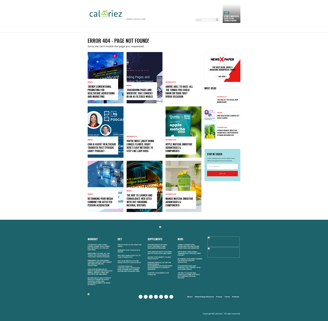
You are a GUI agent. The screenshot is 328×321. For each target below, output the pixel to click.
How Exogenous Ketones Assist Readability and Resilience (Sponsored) (157, 246)
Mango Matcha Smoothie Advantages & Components (179, 202)
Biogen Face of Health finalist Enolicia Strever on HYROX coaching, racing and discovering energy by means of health (99, 281)
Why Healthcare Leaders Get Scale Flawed (228, 116)
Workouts (132, 136)
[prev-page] (206, 143)
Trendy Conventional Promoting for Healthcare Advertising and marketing (101, 91)
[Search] (217, 20)
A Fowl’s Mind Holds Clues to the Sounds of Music (231, 18)
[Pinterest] (161, 297)
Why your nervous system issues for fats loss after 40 (129, 261)
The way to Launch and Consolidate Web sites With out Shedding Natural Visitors (139, 200)
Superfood (171, 140)
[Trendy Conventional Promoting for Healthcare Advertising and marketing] (106, 77)
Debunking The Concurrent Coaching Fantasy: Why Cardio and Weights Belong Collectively (100, 263)
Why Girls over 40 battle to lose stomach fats (129, 256)
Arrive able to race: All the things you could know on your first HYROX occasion (179, 91)
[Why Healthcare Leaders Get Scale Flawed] (209, 116)
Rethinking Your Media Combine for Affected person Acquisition (100, 202)
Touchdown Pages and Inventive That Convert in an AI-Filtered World (140, 93)
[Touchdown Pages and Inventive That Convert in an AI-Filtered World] (144, 77)
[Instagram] (151, 297)
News (226, 13)
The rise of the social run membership (227, 100)
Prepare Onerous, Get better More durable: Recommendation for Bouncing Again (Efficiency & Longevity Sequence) (160, 266)
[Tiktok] (171, 297)
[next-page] (210, 143)
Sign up (222, 173)
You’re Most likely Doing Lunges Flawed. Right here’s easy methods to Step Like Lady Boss (140, 146)
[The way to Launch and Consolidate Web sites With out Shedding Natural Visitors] (144, 186)
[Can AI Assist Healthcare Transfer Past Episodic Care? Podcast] (106, 132)
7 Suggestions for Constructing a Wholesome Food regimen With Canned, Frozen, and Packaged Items (129, 268)
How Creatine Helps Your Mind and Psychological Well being (160, 252)
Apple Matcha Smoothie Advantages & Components (179, 147)
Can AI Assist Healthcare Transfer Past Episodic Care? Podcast (102, 147)
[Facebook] (140, 297)
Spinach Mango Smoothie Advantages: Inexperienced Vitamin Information (227, 132)
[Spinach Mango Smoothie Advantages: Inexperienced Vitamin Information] (209, 131)
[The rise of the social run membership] (209, 100)
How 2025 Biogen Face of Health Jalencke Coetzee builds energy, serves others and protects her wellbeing (100, 271)
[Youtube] (156, 297)
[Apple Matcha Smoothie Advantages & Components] (183, 132)
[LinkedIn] (166, 297)
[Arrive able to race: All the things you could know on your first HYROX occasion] (183, 77)
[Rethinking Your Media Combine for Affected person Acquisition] (106, 186)
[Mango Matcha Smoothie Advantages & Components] (183, 186)
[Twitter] (146, 297)
